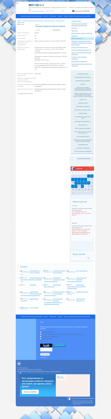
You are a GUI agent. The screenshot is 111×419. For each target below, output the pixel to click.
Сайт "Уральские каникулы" (82, 270)
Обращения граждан (82, 74)
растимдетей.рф (33, 284)
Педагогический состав (49, 20)
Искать (62, 11)
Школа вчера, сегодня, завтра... (83, 110)
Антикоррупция (82, 113)
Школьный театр (82, 125)
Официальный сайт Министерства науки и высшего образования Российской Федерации (76, 286)
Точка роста (82, 99)
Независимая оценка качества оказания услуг (82, 132)
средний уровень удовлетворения (49, 336)
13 (82, 182)
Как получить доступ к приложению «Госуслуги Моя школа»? (81, 213)
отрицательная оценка (46, 338)
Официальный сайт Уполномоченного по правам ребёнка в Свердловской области (54, 279)
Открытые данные (83, 103)
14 (85, 182)
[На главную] (30, 11)
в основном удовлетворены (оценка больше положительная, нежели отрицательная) (62, 334)
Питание (82, 84)
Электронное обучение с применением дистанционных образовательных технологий (82, 89)
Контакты (60, 16)
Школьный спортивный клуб (83, 121)
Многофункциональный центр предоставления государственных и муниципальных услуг (31, 279)
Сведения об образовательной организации (32, 20)
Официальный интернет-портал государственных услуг (30, 272)
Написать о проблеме (30, 392)
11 (75, 182)
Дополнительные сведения (82, 80)
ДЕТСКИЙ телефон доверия (82, 291)
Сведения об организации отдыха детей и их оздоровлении (82, 140)
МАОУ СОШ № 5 (36, 5)
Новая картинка (59, 345)
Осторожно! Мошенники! (83, 148)
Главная (19, 20)
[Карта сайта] (32, 11)
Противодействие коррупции (83, 77)
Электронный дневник (83, 158)
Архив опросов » (43, 357)
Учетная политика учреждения (82, 151)
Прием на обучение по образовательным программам (77, 16)
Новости (46, 16)
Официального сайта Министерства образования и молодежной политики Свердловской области (31, 293)
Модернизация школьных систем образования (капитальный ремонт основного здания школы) (82, 95)
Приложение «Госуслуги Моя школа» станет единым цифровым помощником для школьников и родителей (81, 232)
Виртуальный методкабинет (83, 128)
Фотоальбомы (52, 16)
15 (88, 182)
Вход (89, 258)
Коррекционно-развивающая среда (83, 117)
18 (75, 186)
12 (79, 182)
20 (82, 186)
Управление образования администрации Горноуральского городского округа (76, 279)
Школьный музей (83, 144)
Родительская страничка (83, 106)
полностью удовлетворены (47, 332)
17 (72, 186)
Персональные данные (83, 136)
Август (90, 167)
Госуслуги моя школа (34, 307)
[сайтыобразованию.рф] (92, 4)
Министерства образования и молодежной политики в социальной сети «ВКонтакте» (54, 293)
